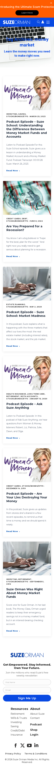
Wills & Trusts (19, 718)
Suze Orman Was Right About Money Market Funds (24, 593)
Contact (35, 718)
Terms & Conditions (35, 753)
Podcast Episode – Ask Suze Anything (24, 405)
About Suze (37, 713)
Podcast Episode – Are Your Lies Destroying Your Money (26, 497)
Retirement (18, 713)
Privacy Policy (13, 753)
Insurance (17, 734)
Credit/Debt (18, 730)
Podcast (36, 724)
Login (34, 734)
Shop (33, 730)
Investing (16, 722)
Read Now (13, 170)
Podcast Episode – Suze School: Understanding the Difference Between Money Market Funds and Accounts (26, 129)
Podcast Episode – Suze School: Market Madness (25, 314)
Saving (15, 726)
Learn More (27, 13)
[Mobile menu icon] (48, 22)
